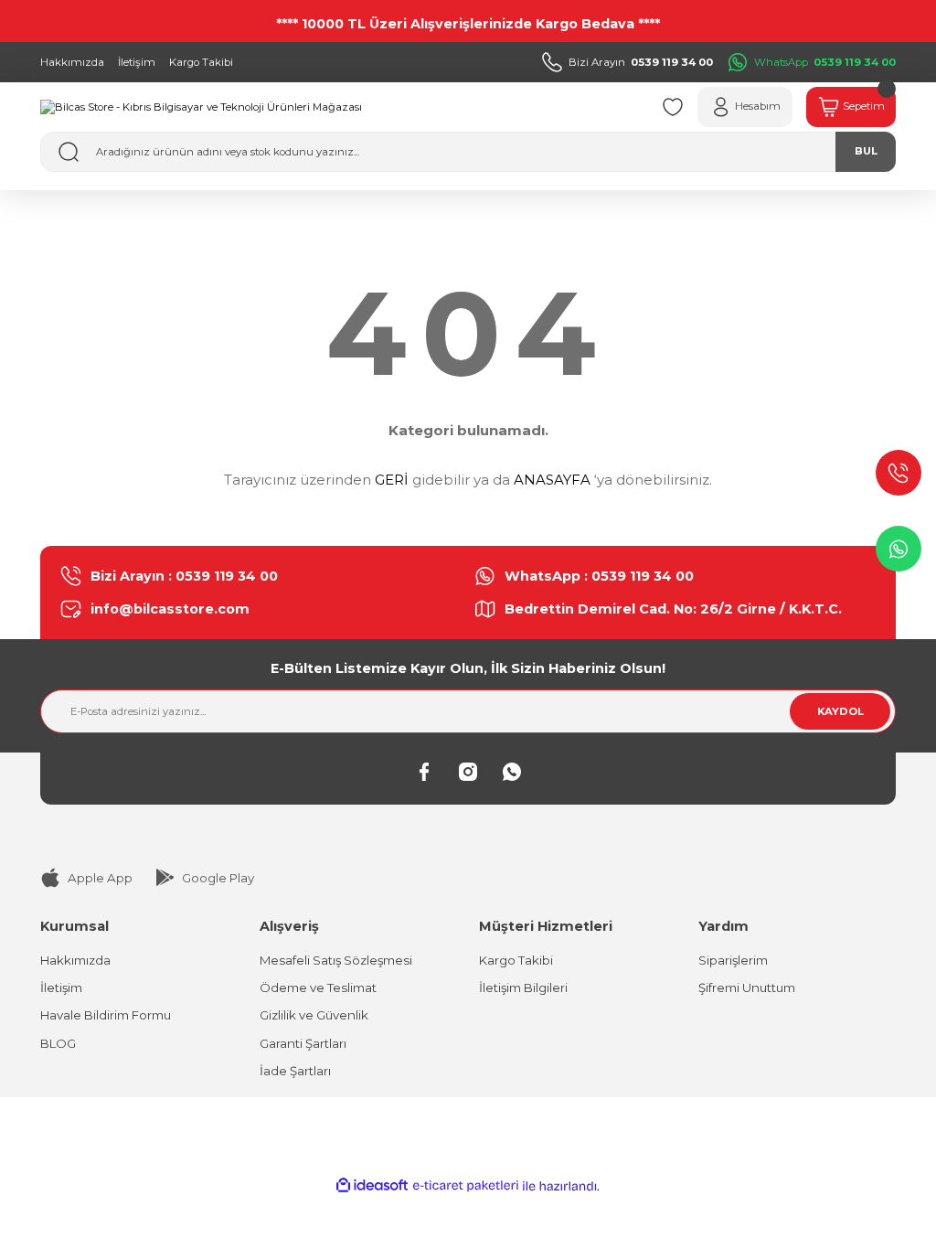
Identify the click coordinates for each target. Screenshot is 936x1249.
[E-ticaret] (465, 1186)
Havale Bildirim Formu (105, 1015)
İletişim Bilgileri (523, 987)
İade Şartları (295, 1070)
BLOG (58, 1043)
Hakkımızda (75, 960)
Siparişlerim (733, 960)
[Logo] (201, 107)
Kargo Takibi (516, 960)
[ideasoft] (372, 1186)
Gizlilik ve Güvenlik (314, 1015)
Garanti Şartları (303, 1043)
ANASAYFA (552, 479)
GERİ (392, 479)
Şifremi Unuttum (746, 987)
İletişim (61, 987)
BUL (866, 150)
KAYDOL (840, 711)
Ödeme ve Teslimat (318, 987)
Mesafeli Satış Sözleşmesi (336, 960)
